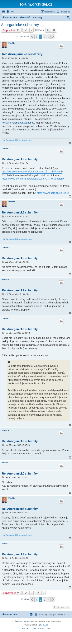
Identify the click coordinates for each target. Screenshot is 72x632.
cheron (5, 148)
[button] (32, 37)
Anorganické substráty (20, 25)
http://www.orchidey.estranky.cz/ (17, 140)
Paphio (11, 43)
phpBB (26, 621)
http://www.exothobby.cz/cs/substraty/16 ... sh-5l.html (32, 171)
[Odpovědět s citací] (61, 46)
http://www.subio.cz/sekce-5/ (53, 192)
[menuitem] (10, 11)
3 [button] (44, 37)
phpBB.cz (43, 625)
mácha (5, 543)
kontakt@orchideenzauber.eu (18, 122)
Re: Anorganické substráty (22, 54)
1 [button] (36, 37)
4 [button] (49, 37)
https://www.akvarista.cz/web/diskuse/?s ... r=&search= (33, 178)
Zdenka (5, 280)
